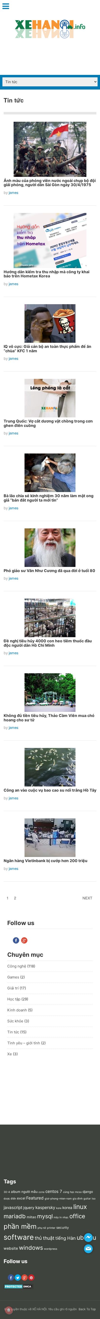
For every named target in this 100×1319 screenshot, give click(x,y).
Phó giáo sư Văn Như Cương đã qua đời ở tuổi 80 (49, 570)
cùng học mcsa (72, 1192)
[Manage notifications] (9, 1310)
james (13, 192)
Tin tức (13, 1032)
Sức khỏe (15, 1021)
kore (58, 1208)
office (77, 1216)
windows (31, 1247)
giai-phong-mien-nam (58, 1198)
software (19, 1237)
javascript (13, 1207)
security (62, 1227)
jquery (28, 1207)
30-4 (7, 1192)
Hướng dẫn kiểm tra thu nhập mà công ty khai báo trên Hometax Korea (46, 274)
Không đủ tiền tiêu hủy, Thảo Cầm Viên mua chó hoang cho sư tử (49, 717)
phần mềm (20, 1226)
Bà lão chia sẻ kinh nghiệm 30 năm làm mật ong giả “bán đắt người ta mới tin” (48, 498)
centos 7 (53, 1191)
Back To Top (87, 1309)
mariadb (15, 1216)
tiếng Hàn (65, 1238)
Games (13, 977)
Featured (35, 1198)
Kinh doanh (17, 1010)
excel (21, 1198)
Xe (9, 1054)
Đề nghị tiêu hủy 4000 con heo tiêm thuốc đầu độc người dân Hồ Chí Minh (48, 643)
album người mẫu (24, 1192)
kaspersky (45, 1207)
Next (87, 897)
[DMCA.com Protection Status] (18, 1288)
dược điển (10, 1198)
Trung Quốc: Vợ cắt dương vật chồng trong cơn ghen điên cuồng (48, 423)
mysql (45, 1216)
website (11, 1248)
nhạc (65, 1217)
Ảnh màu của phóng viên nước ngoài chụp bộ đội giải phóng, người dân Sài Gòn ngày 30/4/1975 (50, 182)
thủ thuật (44, 1238)
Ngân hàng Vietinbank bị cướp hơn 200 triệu (45, 860)
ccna (41, 1192)
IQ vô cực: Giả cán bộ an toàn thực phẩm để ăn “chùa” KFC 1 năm (47, 348)
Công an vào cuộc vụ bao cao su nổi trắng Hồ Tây (50, 790)
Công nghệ (16, 966)
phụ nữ (42, 1227)
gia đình (78, 1198)
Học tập (13, 999)
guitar (87, 1198)
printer (51, 1227)
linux (80, 1206)
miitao (31, 1217)
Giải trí (13, 988)
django (88, 1192)
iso (93, 1198)
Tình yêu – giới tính (23, 1043)
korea (67, 1207)
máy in (58, 1217)
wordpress (50, 1248)
